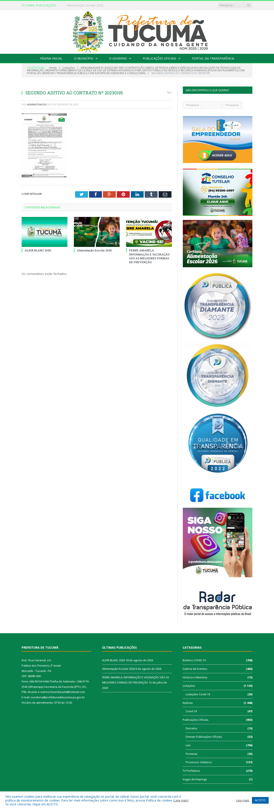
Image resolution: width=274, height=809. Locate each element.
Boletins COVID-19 (194, 660)
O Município (83, 58)
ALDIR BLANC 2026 (38, 250)
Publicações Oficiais (159, 58)
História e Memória (195, 677)
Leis (188, 745)
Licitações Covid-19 (198, 694)
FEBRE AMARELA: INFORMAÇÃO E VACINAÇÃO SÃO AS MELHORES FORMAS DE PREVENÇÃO (149, 256)
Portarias (192, 754)
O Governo (118, 58)
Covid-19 (191, 711)
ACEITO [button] (260, 800)
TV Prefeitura (191, 771)
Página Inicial (51, 58)
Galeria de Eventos (195, 669)
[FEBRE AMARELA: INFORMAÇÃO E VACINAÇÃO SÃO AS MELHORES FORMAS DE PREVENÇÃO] (149, 232)
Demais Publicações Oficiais (204, 737)
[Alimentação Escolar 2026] (97, 232)
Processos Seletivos (199, 762)
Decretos (191, 728)
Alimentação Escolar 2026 (85, 5)
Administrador (36, 104)
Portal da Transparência (213, 58)
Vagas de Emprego (195, 779)
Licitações (189, 686)
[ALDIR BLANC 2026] (44, 232)
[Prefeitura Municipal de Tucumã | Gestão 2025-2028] (137, 30)
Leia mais (181, 800)
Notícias (188, 703)
